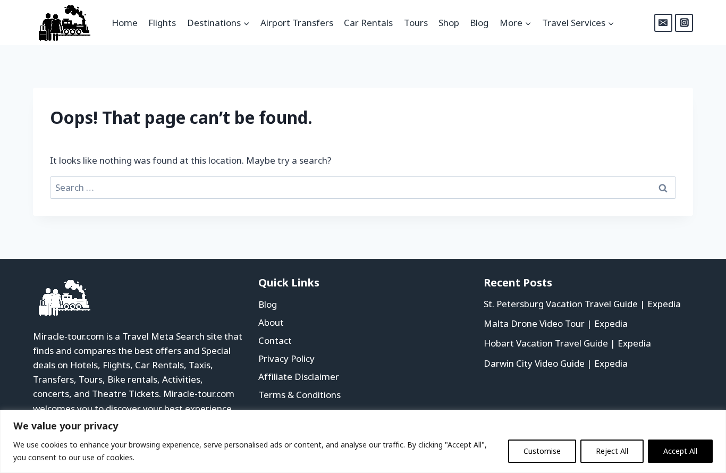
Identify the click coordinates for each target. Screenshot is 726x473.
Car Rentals (368, 22)
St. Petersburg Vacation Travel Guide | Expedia (582, 304)
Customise (542, 451)
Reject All (612, 451)
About (271, 322)
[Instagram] (684, 23)
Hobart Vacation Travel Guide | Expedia (567, 343)
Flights (162, 22)
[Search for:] (363, 187)
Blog (479, 22)
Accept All (680, 451)
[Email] (663, 23)
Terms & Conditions (299, 394)
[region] (363, 441)
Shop (448, 22)
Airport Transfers (296, 22)
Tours (416, 22)
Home (125, 22)
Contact (275, 340)
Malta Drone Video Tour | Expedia (556, 323)
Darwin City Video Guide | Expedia (556, 363)
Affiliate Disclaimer (298, 376)
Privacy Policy (286, 358)
